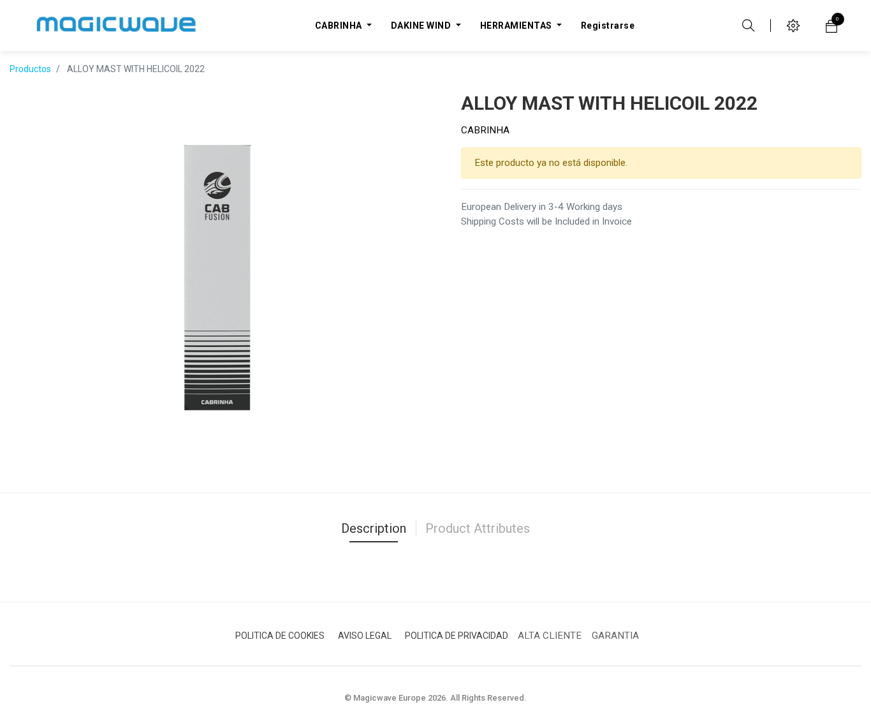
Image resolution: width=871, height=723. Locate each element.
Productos (30, 69)
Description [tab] (373, 528)
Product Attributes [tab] (477, 528)
